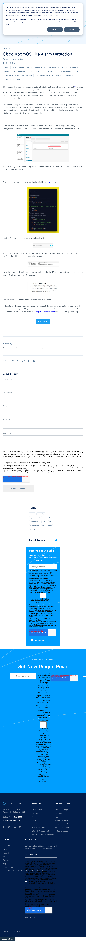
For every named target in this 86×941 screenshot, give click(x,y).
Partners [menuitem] (6, 860)
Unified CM (74, 67)
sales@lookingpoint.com (44, 312)
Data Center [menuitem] (36, 824)
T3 (75, 87)
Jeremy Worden (17, 59)
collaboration (35, 522)
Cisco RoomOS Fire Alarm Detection (49, 75)
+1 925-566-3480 (12, 817)
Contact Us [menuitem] (7, 846)
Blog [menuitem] (4, 864)
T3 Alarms (20, 79)
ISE (45, 522)
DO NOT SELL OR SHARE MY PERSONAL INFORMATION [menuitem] (23, 871)
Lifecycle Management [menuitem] (40, 831)
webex (21, 67)
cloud (6, 67)
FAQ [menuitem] (4, 856)
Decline (71, 29)
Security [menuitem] (35, 813)
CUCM (64, 67)
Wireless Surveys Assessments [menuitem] (43, 834)
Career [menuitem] (5, 849)
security (41, 514)
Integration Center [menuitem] (61, 820)
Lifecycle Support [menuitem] (61, 824)
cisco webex (47, 526)
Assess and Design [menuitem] (61, 810)
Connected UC (49, 71)
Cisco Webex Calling (11, 75)
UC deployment (35, 71)
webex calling (54, 67)
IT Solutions (34, 526)
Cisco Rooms (9, 79)
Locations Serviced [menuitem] (61, 827)
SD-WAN (33, 530)
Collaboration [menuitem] (37, 810)
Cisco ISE (47, 518)
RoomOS (69, 75)
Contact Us (43, 321)
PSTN (76, 71)
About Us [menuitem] (6, 853)
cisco (14, 67)
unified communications (36, 67)
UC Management (64, 71)
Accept (54, 29)
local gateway (27, 75)
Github (52, 182)
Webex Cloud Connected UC (14, 71)
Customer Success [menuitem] (61, 831)
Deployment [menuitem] (59, 813)
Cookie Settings (7, 939)
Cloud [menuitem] (34, 820)
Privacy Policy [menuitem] (8, 867)
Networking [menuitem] (36, 817)
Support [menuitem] (57, 817)
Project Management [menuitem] (40, 827)
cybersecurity (35, 518)
